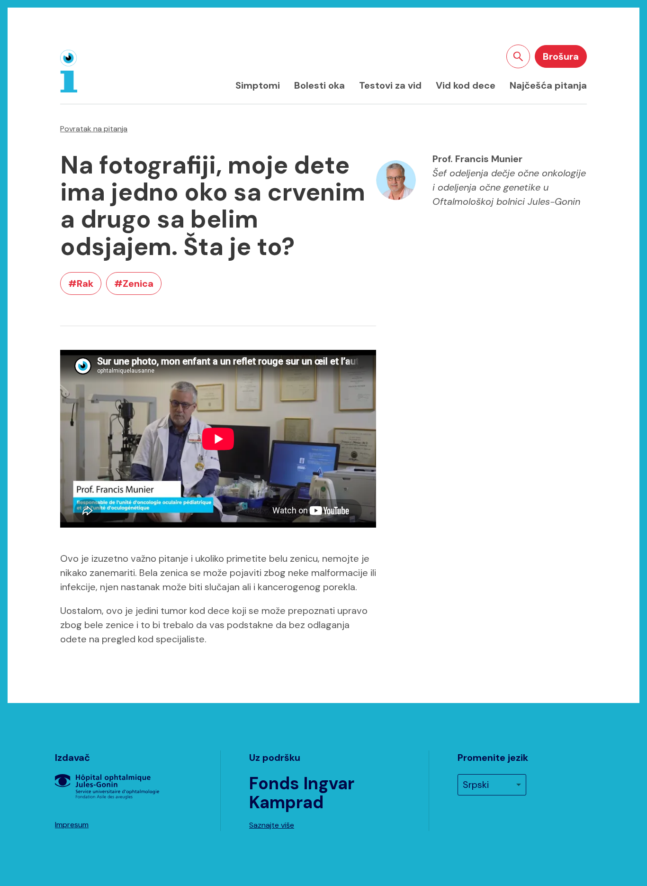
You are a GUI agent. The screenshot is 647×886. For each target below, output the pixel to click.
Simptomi (257, 85)
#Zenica (133, 283)
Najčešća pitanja (548, 85)
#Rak (80, 283)
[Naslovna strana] (68, 71)
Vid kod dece (465, 85)
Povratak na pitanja (93, 129)
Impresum (72, 825)
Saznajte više (271, 825)
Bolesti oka (319, 85)
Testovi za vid (390, 85)
